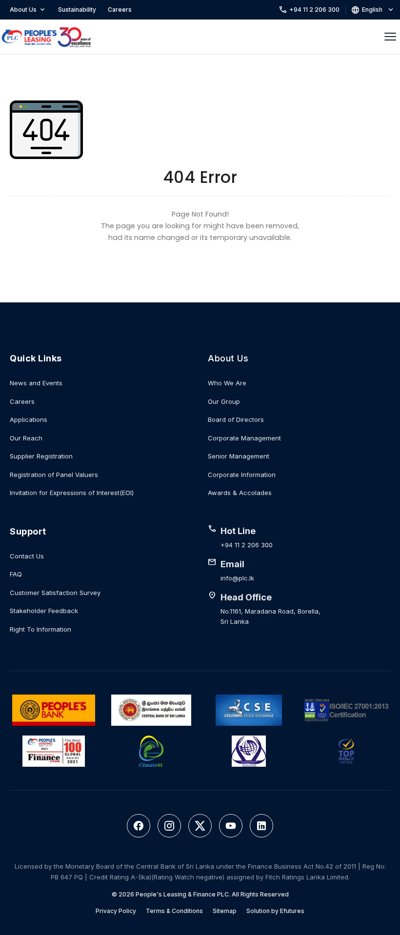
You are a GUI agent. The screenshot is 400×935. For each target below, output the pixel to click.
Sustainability (77, 9)
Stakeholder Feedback (44, 611)
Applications (28, 419)
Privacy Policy (116, 911)
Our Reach (26, 438)
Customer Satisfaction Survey (55, 593)
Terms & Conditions (174, 911)
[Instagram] (169, 825)
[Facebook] (138, 825)
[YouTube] (230, 825)
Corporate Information (242, 474)
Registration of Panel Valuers (54, 474)
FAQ (16, 574)
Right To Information (40, 629)
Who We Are (227, 383)
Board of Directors (236, 419)
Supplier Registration (41, 456)
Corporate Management (244, 438)
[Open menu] (390, 36)
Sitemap (225, 911)
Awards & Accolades (240, 493)
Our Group (224, 401)
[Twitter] (200, 825)
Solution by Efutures (275, 911)
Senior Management (238, 456)
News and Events (36, 383)
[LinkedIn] (261, 825)
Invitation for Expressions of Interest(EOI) (72, 493)
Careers (120, 9)
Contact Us (27, 556)
